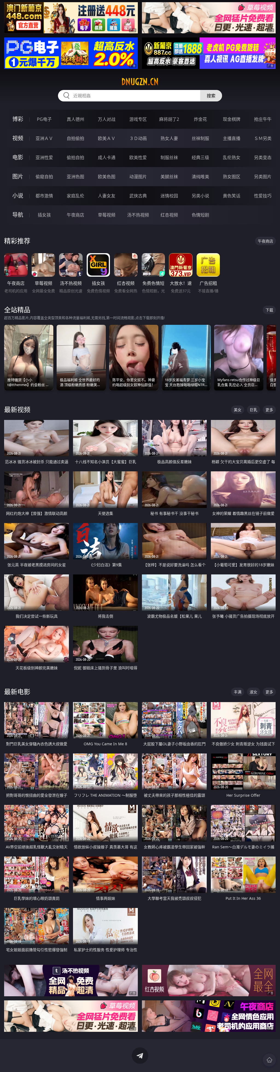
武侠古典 (138, 196)
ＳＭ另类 (263, 138)
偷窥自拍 (44, 177)
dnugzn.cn (140, 81)
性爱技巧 (263, 196)
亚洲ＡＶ (44, 138)
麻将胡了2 (169, 119)
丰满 (237, 691)
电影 (17, 157)
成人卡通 (106, 157)
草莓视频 (106, 215)
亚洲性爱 (44, 157)
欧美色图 (106, 177)
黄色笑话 (231, 196)
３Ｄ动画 (138, 138)
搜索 (211, 96)
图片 (17, 176)
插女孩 (44, 215)
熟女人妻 (169, 138)
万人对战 (106, 119)
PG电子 (44, 119)
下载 (269, 309)
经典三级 (200, 157)
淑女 (253, 691)
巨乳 (253, 409)
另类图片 (263, 177)
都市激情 (44, 196)
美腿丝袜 (169, 177)
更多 (269, 409)
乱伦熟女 (231, 157)
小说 (17, 195)
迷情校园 (169, 196)
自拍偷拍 (75, 138)
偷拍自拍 (75, 157)
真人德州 (75, 119)
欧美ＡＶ (106, 138)
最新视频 (17, 409)
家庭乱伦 (75, 196)
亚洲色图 (75, 177)
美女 (237, 409)
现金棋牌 (231, 119)
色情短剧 (200, 215)
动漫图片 (138, 177)
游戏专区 (138, 119)
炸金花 (200, 119)
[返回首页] (269, 1060)
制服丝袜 (169, 157)
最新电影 (17, 691)
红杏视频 (169, 215)
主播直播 (231, 138)
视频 (17, 138)
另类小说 (200, 196)
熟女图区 (231, 177)
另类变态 (263, 157)
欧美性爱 (138, 157)
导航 (17, 214)
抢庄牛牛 (263, 119)
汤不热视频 (138, 215)
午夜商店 (75, 215)
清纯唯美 (200, 177)
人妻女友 (106, 196)
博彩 (17, 119)
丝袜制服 (200, 138)
